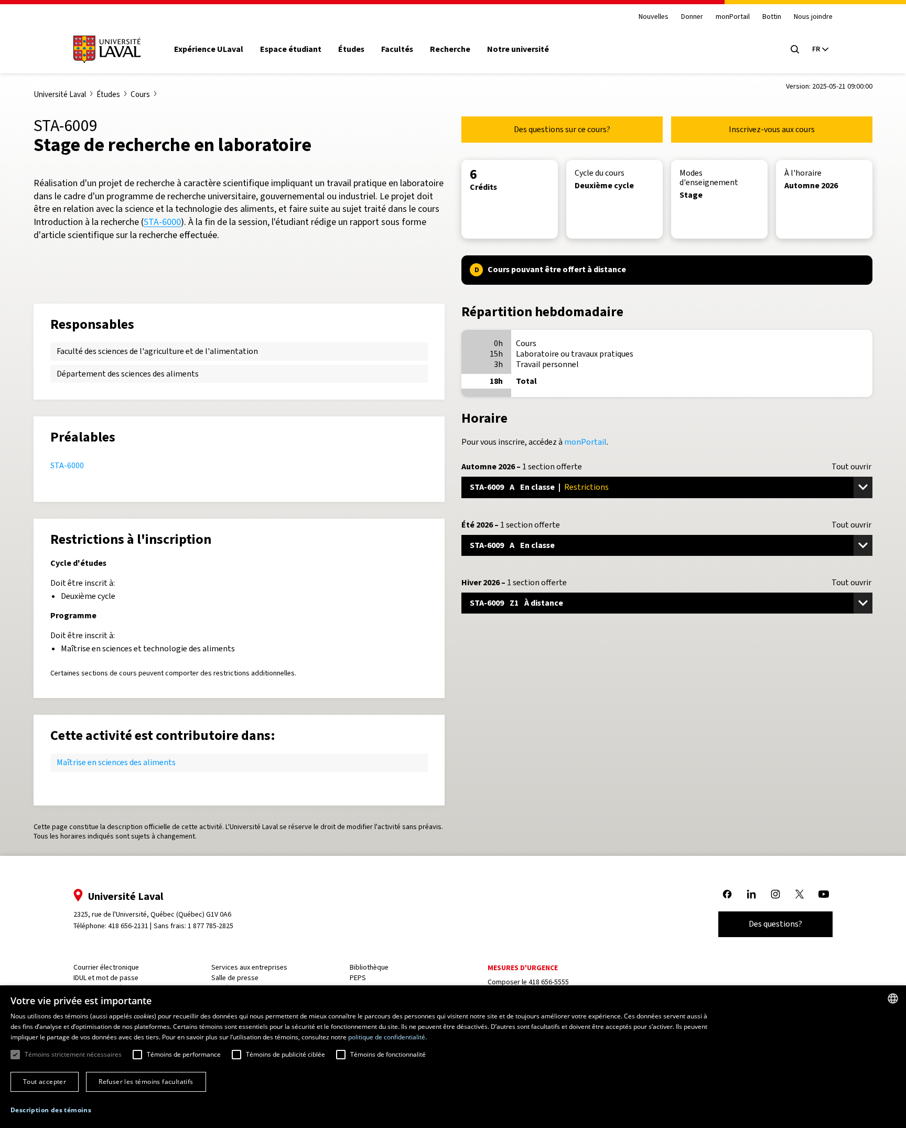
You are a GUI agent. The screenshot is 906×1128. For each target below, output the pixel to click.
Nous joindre (813, 17)
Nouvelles (653, 17)
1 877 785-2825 (210, 926)
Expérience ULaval (208, 49)
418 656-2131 (128, 926)
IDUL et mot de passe (105, 978)
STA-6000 (162, 222)
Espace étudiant (290, 49)
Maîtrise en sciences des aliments (116, 762)
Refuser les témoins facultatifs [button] (146, 1081)
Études (351, 49)
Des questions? (775, 923)
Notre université (518, 49)
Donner (692, 17)
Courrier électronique (106, 967)
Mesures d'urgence (523, 968)
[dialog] (453, 1056)
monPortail (733, 17)
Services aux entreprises (249, 967)
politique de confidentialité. (387, 1037)
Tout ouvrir (851, 466)
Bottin (771, 17)
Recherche (450, 49)
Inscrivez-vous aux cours (772, 129)
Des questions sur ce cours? (562, 129)
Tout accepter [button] (44, 1081)
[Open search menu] (794, 49)
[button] (50, 1110)
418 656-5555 (548, 982)
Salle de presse (234, 978)
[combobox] (893, 998)
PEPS (358, 978)
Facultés (397, 49)
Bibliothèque (369, 967)
